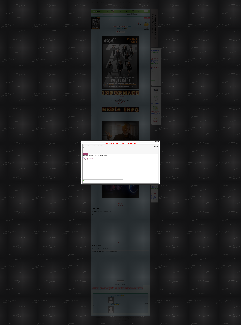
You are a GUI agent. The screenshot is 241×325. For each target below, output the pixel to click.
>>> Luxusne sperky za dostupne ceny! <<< (120, 143)
